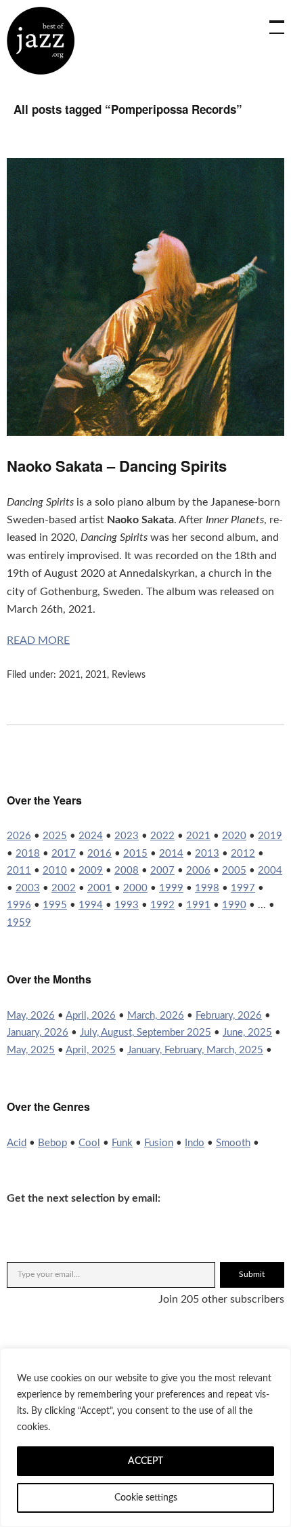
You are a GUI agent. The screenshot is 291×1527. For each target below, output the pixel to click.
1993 (126, 905)
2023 (126, 836)
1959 (19, 923)
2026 (19, 836)
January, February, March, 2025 (195, 1050)
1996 (19, 905)
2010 (55, 871)
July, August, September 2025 (145, 1032)
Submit (252, 1274)
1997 (243, 888)
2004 (270, 871)
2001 (99, 888)
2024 (91, 836)
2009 (91, 871)
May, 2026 (31, 1016)
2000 (135, 888)
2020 (234, 836)
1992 (162, 905)
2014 (171, 854)
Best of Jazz (40, 41)
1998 (207, 888)
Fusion (158, 1143)
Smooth (233, 1143)
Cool (89, 1143)
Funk (122, 1143)
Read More (38, 640)
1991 (198, 905)
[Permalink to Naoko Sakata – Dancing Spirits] (145, 432)
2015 (135, 854)
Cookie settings (145, 1498)
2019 (270, 836)
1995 (55, 905)
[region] (145, 1437)
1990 (234, 905)
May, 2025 (31, 1050)
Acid (16, 1143)
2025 (55, 836)
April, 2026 (91, 1016)
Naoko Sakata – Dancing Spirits (117, 465)
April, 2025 (91, 1050)
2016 (99, 854)
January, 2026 (37, 1032)
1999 (171, 888)
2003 (28, 888)
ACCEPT (145, 1461)
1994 (91, 905)
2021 (70, 675)
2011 (19, 871)
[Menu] (270, 20)
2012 (243, 854)
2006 (198, 871)
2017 (63, 854)
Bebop (52, 1143)
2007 (162, 871)
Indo (194, 1143)
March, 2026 (155, 1016)
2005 (234, 871)
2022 (162, 836)
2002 (63, 888)
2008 (126, 871)
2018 (28, 854)
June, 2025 (247, 1032)
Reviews (129, 675)
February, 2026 (229, 1016)
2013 (207, 854)
